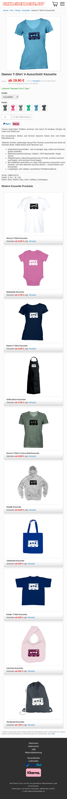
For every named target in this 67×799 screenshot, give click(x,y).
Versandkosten (33, 758)
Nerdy (17, 10)
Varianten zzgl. (17, 241)
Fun (11, 10)
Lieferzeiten (33, 761)
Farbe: (4, 102)
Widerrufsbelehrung (33, 753)
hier (53, 734)
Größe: (5, 93)
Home (5, 10)
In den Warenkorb (21, 117)
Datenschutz (33, 746)
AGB (34, 749)
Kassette (26, 10)
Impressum (33, 743)
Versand (36, 81)
